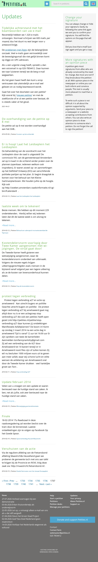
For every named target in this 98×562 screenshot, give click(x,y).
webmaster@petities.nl (60, 533)
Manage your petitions (60, 507)
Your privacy (75, 498)
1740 (23, 484)
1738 (8, 484)
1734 (30, 480)
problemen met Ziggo (16, 49)
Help (52, 495)
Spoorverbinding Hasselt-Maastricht (28, 439)
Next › (42, 484)
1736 (45, 480)
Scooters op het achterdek (25, 134)
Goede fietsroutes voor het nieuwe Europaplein (32, 471)
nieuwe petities (24, 95)
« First (5, 480)
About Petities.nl (77, 501)
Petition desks (56, 504)
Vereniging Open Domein (49, 552)
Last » (49, 484)
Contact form (55, 530)
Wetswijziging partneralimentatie (27, 406)
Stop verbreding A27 (23, 372)
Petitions (54, 501)
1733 (22, 480)
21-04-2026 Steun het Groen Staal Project (20, 516)
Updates (73, 495)
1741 (31, 484)
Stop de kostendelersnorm (25, 286)
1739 (16, 484)
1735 (37, 480)
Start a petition (56, 498)
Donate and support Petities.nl (72, 519)
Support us (75, 504)
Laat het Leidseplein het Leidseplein (28, 196)
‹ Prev (11, 480)
